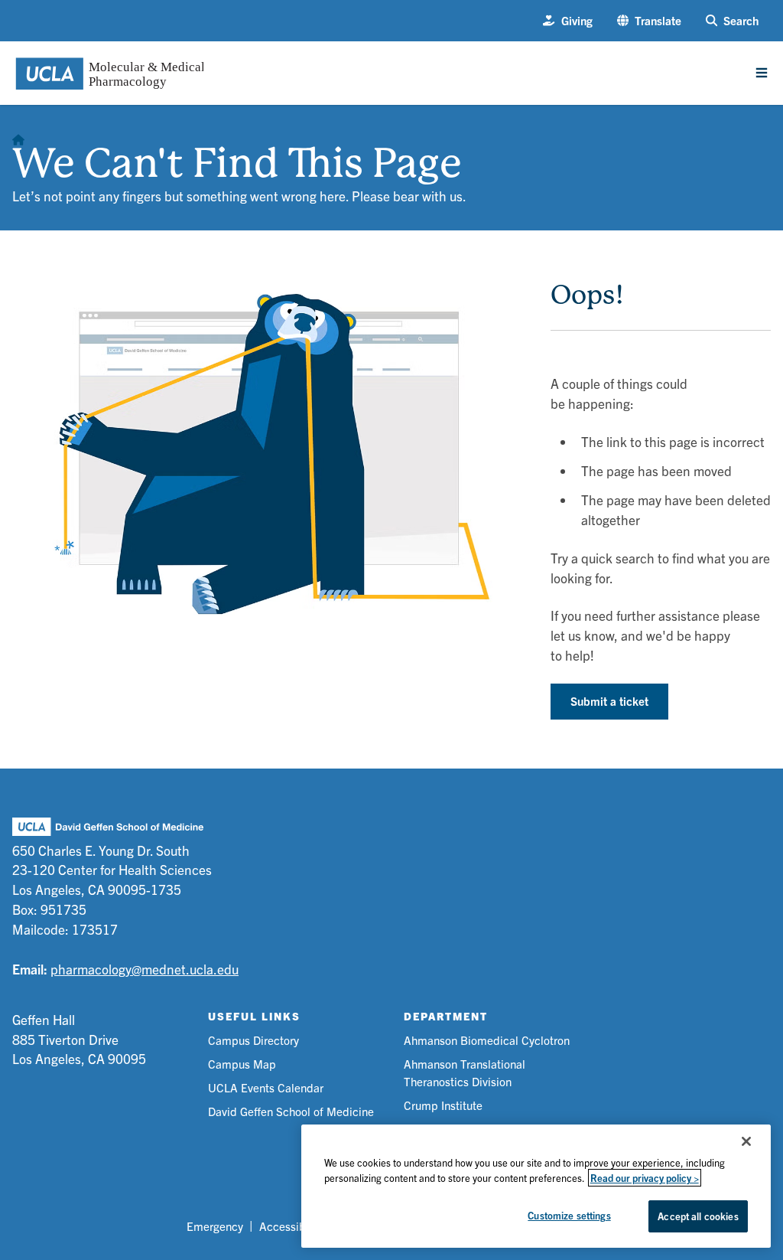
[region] (536, 1186)
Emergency (215, 1226)
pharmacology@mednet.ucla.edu (144, 969)
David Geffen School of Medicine (291, 1111)
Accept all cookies (698, 1215)
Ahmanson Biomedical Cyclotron (487, 1040)
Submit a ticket (609, 701)
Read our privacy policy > (644, 1177)
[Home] (18, 135)
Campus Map (242, 1063)
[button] (649, 21)
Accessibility (291, 1226)
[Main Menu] (761, 73)
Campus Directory (253, 1040)
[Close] (746, 1141)
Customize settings (569, 1215)
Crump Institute (443, 1105)
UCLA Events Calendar (265, 1087)
